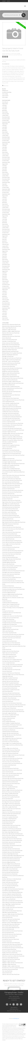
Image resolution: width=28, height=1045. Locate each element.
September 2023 (6, 162)
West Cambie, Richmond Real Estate (10, 925)
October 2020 (5, 187)
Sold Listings (5, 97)
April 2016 (4, 257)
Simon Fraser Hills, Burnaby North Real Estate (12, 833)
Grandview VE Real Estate (8, 585)
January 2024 (5, 155)
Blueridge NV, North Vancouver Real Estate (11, 358)
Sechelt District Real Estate (8, 822)
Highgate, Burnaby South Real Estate (10, 629)
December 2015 (6, 264)
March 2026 (5, 112)
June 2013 (4, 313)
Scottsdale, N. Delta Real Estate (9, 818)
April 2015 (4, 277)
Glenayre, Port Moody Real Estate (10, 567)
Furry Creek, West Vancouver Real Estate (11, 554)
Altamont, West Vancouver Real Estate (10, 332)
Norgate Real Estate (6, 719)
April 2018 (4, 222)
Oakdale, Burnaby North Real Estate (10, 731)
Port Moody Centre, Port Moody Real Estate (12, 763)
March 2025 (5, 132)
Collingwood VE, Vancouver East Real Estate (12, 460)
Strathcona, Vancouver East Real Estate (11, 865)
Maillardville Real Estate (7, 676)
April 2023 (4, 170)
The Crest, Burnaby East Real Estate (10, 885)
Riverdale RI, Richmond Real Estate (10, 795)
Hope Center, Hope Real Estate (9, 632)
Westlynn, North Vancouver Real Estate (11, 942)
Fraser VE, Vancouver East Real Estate (10, 547)
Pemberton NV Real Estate (8, 756)
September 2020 (6, 189)
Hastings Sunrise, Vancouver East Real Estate (12, 616)
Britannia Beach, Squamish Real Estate (10, 376)
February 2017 (5, 244)
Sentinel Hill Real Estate (7, 823)
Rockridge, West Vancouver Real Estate (11, 801)
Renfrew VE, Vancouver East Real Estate (11, 791)
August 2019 (5, 195)
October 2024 (5, 140)
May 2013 (4, 314)
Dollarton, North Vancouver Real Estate (11, 487)
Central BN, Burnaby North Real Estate (11, 418)
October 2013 (5, 306)
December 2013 (6, 303)
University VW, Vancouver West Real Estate (12, 895)
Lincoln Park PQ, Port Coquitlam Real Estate (12, 659)
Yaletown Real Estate (7, 972)
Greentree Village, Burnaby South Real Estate (12, 594)
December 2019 (6, 190)
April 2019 (4, 202)
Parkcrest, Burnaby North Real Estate (10, 751)
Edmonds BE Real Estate (7, 518)
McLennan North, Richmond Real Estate (11, 686)
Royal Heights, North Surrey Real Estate (11, 803)
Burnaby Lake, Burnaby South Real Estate (11, 391)
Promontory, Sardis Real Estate (9, 765)
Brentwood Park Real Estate (8, 366)
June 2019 (4, 199)
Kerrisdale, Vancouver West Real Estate (11, 642)
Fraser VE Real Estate (7, 545)
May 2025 (4, 128)
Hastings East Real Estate (8, 611)
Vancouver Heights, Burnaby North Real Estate (12, 914)
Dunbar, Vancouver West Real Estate (10, 497)
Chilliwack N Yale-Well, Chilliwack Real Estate (12, 438)
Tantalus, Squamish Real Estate (9, 880)
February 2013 (5, 319)
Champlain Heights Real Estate (9, 431)
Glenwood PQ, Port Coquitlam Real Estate (11, 577)
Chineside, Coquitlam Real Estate (9, 441)
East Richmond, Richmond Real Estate (10, 515)
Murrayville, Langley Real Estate (9, 713)
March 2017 (5, 242)
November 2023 (6, 159)
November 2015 (6, 266)
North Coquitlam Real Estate (8, 721)
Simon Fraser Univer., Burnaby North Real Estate (13, 835)
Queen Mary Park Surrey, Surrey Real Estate (12, 770)
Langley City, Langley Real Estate (9, 656)
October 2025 (5, 120)
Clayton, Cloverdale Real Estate (9, 446)
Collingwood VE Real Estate (8, 458)
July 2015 (4, 272)
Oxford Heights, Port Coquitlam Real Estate (12, 743)
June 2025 (4, 127)
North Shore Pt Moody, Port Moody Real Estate (13, 728)
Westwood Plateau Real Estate (9, 949)
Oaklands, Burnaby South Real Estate (10, 733)
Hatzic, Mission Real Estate (8, 619)
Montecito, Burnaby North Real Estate (10, 699)
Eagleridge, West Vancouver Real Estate (11, 505)
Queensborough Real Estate (8, 776)
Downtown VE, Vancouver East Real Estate (11, 492)
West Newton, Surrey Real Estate (9, 935)
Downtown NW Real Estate (8, 488)
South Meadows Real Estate (8, 843)
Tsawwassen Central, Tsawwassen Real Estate (12, 892)
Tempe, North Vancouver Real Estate (10, 882)
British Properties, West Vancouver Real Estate (12, 378)
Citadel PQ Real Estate (7, 443)
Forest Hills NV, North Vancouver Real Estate (12, 542)
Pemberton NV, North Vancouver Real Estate (12, 758)
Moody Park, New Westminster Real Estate (12, 703)
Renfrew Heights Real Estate (8, 788)
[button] (7, 1004)
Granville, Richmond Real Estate (9, 590)
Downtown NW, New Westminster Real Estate (12, 490)
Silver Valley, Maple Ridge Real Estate (10, 832)
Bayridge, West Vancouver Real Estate (10, 346)
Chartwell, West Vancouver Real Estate (11, 435)
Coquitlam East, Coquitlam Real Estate (10, 465)
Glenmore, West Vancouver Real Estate (11, 574)
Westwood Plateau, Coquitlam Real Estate (11, 951)
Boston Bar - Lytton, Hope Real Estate (10, 361)
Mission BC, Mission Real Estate (9, 698)
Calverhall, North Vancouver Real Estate (11, 394)
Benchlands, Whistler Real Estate (9, 349)
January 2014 (5, 301)
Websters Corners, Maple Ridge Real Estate (12, 922)
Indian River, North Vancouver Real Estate (11, 637)
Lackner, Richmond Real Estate (9, 654)
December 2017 (6, 229)
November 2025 (6, 118)
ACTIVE (20, 11)
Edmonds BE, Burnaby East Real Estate (11, 520)
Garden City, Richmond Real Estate (10, 557)
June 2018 (4, 219)
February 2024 (5, 154)
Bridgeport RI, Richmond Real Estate (10, 369)
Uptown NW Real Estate (7, 909)
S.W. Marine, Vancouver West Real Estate (11, 805)
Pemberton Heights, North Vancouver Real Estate (13, 755)
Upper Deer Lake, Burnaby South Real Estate (12, 900)
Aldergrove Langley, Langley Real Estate (11, 331)
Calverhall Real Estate (7, 393)
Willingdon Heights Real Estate (9, 961)
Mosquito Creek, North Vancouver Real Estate (12, 706)
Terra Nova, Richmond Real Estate (9, 884)
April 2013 (4, 316)
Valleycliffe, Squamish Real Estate (9, 912)
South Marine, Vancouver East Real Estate (11, 842)
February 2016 (5, 261)
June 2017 (4, 237)
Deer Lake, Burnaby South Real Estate (10, 482)
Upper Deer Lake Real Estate (8, 899)
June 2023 (4, 167)
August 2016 (5, 251)
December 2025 (6, 117)
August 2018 (5, 215)
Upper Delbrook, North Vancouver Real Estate (12, 902)
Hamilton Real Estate (7, 600)
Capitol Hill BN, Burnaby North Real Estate (11, 408)
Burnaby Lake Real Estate (8, 389)
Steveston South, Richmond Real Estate (11, 860)
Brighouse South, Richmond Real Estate (11, 373)
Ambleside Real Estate (7, 334)
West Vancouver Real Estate (8, 937)
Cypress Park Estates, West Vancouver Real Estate (13, 475)
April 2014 (4, 296)
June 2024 (4, 147)
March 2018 (5, 224)
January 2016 (5, 262)
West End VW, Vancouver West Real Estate (12, 934)
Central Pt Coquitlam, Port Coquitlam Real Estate (13, 430)
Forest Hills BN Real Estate (8, 539)
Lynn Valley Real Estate (7, 668)
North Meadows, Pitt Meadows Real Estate (12, 724)
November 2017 (6, 231)
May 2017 (4, 239)
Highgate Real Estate (7, 627)
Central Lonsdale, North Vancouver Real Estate (12, 423)
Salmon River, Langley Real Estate (9, 807)
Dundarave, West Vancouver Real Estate (11, 500)
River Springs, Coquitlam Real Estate (10, 793)
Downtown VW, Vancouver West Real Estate (12, 495)
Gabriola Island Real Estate (8, 555)
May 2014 (4, 294)
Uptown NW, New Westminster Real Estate (12, 910)
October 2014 (5, 286)
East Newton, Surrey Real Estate (9, 513)
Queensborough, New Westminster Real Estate (12, 778)
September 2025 (6, 122)
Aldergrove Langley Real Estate (9, 329)
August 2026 (5, 103)
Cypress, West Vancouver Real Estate (10, 477)
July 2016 (4, 252)
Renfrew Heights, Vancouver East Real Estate (12, 790)
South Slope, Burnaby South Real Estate (11, 848)
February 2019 (5, 205)
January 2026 (5, 115)
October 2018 (5, 212)
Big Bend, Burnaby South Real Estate (10, 351)
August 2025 (5, 123)
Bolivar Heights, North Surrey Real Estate (11, 359)
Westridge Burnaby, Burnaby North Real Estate (12, 947)
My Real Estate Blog (6, 92)
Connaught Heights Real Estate (9, 461)
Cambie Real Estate (6, 396)
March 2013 (5, 318)
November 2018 (6, 210)
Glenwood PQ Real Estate (8, 575)
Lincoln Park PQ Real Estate (8, 657)
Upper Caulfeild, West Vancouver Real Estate (12, 897)
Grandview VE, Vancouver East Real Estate (11, 587)
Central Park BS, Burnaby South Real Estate (12, 428)
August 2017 (5, 236)
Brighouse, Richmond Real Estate (9, 374)
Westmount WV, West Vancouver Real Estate (12, 944)
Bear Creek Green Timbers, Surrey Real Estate (12, 348)
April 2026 (4, 110)
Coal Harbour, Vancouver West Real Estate (11, 451)
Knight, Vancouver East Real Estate (10, 652)
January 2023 (5, 175)
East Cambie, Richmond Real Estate (10, 508)
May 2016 (4, 256)
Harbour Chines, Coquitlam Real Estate (11, 604)
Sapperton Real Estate (7, 810)
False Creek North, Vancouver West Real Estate (13, 529)
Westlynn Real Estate (7, 941)
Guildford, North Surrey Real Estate (10, 595)
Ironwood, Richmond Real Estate (9, 641)
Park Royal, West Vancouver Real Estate (11, 750)
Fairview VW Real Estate (7, 525)
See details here (5, 63)
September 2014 (6, 288)
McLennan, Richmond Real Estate (9, 688)
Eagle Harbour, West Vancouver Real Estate (12, 502)
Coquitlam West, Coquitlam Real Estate (11, 468)
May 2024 (4, 148)
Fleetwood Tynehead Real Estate (9, 533)
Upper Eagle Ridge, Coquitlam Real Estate (11, 904)
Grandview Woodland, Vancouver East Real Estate (13, 589)
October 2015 (5, 267)
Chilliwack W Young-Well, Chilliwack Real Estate (12, 440)
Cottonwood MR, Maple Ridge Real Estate (11, 470)
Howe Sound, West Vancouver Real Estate (11, 636)
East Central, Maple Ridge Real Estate (10, 510)
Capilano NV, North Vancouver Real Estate (11, 406)
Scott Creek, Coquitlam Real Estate (10, 817)
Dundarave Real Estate (7, 498)
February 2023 (5, 174)
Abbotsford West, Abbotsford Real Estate (11, 326)
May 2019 (4, 200)
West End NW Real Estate (8, 929)
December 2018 (6, 209)
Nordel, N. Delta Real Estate (8, 718)
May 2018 (4, 221)
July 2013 (4, 311)
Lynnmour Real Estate (7, 671)
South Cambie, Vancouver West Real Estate (12, 838)
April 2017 (4, 241)
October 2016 (5, 247)
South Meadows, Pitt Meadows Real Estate (12, 845)
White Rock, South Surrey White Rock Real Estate (13, 956)
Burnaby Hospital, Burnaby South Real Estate (12, 388)
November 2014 (6, 284)
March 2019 (5, 204)
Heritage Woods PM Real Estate (9, 624)
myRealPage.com (16, 1018)
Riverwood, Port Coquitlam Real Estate (11, 796)
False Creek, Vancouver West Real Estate (11, 532)
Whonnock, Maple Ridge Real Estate (10, 957)
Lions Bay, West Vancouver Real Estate (11, 661)
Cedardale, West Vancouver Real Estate (11, 415)
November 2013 (6, 304)
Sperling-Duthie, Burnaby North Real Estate (12, 857)
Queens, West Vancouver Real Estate (10, 775)
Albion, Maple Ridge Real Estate (9, 327)
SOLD (25, 11)
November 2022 (6, 179)
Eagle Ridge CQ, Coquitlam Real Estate (10, 503)
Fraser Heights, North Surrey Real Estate (11, 544)
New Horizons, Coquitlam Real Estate (10, 714)
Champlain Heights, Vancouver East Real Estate (12, 433)
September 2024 (6, 142)
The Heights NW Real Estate (8, 887)
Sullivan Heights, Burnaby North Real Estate (12, 867)
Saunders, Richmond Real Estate (9, 815)
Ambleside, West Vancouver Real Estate (11, 336)
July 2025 (4, 125)
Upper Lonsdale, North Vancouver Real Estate (12, 907)
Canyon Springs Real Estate (8, 401)
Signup (4, 1)
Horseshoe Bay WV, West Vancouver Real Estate (13, 634)
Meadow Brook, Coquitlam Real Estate (11, 689)
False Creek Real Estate (7, 530)
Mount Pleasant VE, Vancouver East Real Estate (12, 709)
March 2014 (5, 298)
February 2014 (5, 299)
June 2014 (4, 293)
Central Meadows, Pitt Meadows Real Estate (12, 425)
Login (8, 1)
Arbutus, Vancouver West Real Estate (10, 343)
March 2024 (5, 152)
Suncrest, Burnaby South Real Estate (10, 872)
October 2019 (5, 192)
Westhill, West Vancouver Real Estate (10, 939)
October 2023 (5, 160)
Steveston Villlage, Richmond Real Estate (11, 863)
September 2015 (6, 269)
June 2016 (4, 254)
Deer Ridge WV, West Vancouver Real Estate (12, 483)
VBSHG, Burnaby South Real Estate (10, 915)
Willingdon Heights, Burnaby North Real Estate (12, 962)
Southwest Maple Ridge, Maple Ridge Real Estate (13, 855)
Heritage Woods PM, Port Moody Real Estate (12, 626)
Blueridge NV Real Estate (7, 356)
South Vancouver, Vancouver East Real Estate (12, 850)
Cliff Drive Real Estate (7, 448)
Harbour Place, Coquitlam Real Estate (10, 606)
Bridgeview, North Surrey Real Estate (10, 371)
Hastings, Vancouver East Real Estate (10, 617)
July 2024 (4, 145)
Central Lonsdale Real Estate (8, 421)
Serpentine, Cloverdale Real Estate (10, 827)
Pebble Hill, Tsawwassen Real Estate (10, 753)
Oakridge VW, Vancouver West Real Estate (11, 735)
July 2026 (4, 105)
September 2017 (6, 234)
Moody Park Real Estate (7, 701)
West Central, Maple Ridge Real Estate (10, 927)
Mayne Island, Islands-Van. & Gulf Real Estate (12, 684)
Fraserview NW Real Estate (8, 549)
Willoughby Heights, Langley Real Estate (11, 966)
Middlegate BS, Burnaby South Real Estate (11, 696)
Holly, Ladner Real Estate (7, 631)
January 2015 (5, 283)
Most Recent (5, 102)
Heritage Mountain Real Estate (9, 621)
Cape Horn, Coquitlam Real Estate (9, 405)
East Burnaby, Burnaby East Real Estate (11, 507)
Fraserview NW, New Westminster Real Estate (12, 550)
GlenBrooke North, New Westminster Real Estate (13, 570)
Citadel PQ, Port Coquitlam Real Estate (11, 445)
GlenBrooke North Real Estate (9, 569)
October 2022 (5, 180)
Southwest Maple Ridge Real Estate (10, 853)
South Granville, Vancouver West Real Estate (12, 840)
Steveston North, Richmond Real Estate (11, 858)
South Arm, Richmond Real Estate (9, 837)
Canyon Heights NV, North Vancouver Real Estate (13, 400)
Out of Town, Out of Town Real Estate (10, 741)
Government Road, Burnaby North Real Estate (12, 580)
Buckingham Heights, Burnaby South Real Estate (13, 383)
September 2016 (6, 249)
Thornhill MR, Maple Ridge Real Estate (10, 890)
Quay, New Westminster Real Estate (10, 768)
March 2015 (5, 279)
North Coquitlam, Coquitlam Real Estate (11, 723)
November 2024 (6, 138)
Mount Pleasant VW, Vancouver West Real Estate (13, 711)
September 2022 (6, 182)
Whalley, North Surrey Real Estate (9, 952)
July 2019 (4, 197)
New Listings (5, 93)
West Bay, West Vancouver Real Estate (11, 924)
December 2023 (6, 157)
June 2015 (4, 274)
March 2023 (5, 172)
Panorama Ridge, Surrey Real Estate (10, 748)
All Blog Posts (5, 90)
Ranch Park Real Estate (7, 785)
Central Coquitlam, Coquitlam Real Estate (11, 420)
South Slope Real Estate (7, 847)
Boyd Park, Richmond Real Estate (9, 364)
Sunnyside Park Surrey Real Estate (10, 874)
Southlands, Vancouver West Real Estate (11, 852)
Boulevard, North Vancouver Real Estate (11, 363)
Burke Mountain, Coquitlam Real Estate (11, 386)
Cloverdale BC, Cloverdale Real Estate (10, 450)
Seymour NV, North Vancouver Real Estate (11, 828)
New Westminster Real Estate (9, 716)
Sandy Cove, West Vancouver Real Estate (11, 808)
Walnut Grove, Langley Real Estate (10, 920)
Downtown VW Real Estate (8, 493)
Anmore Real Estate (6, 338)
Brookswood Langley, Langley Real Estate (11, 381)
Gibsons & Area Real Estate (8, 564)
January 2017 (5, 246)
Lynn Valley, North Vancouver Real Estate (11, 669)
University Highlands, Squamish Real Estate (11, 894)
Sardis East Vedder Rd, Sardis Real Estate (11, 813)
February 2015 (5, 281)
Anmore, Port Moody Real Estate (9, 339)
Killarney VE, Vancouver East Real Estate (11, 644)
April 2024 (4, 150)
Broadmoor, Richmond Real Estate (10, 379)
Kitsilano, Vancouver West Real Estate (10, 651)
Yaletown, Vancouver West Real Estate (10, 974)
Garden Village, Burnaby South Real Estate (11, 559)
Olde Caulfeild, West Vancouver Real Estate (12, 738)
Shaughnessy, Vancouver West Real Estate (11, 830)
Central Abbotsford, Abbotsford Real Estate (12, 416)
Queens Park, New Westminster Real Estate (12, 773)
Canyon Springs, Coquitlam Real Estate (10, 403)
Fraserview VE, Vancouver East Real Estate (11, 552)
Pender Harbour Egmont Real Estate (10, 760)
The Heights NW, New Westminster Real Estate (13, 889)
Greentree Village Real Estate (8, 592)
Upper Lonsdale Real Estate (8, 905)
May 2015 (4, 276)
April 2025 (4, 130)
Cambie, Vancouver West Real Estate (10, 398)
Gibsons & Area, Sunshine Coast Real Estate (12, 565)
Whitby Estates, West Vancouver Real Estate (12, 954)
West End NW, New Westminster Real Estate (12, 930)
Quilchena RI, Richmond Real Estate (10, 781)
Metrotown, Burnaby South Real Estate (11, 693)
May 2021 (4, 184)
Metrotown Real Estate (7, 691)
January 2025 (5, 135)
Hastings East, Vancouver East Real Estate (11, 612)
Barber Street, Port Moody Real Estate (11, 344)
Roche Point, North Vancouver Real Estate (11, 800)
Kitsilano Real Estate (6, 649)
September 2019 (6, 194)
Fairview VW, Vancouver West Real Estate (11, 527)
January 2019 (5, 207)
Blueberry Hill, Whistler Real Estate (10, 354)
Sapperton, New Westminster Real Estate (11, 812)
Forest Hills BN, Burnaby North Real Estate (11, 540)
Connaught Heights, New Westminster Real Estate (13, 463)
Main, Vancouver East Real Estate (9, 679)
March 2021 (5, 185)
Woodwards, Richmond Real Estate (10, 969)
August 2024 (5, 143)
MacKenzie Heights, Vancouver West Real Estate (13, 674)
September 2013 (6, 308)
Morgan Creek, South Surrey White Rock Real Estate (14, 704)
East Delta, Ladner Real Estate (9, 512)
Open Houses (5, 95)
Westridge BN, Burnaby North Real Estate (11, 946)
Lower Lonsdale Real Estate (8, 662)
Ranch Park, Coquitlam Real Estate (10, 786)
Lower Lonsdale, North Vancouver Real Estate (12, 664)
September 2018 (6, 214)
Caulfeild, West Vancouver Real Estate (10, 411)
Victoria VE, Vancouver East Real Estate (11, 919)
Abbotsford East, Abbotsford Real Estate (11, 324)
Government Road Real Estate (9, 579)
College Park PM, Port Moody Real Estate (11, 453)
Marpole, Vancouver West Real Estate (10, 681)
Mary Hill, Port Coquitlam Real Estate (10, 683)
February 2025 (5, 133)
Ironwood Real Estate (7, 639)
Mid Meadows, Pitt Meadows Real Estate (11, 694)
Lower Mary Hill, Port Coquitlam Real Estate (12, 666)
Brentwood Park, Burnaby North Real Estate (12, 368)
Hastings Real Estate (6, 614)
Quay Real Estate (6, 766)
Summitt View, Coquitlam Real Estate (10, 870)
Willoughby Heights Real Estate (9, 964)
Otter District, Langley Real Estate (10, 739)
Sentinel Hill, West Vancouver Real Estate (11, 825)
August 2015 (5, 271)
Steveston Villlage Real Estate (8, 862)
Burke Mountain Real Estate (8, 384)
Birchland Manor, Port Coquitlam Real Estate (12, 353)
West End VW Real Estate (8, 932)
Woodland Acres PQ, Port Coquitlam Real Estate (13, 967)
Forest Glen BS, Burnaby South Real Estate (14, 54)
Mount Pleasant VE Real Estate (9, 708)
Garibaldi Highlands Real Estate (9, 562)
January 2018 (5, 227)
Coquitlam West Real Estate (8, 467)
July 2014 (4, 291)
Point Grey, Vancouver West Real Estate (11, 761)
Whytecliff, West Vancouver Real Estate (11, 959)
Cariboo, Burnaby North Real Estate (10, 410)
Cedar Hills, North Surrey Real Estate (10, 413)
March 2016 (5, 259)
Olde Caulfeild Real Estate (8, 736)
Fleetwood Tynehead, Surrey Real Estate (11, 535)
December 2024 (6, 137)
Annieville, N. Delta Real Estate (9, 341)
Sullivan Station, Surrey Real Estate (10, 868)
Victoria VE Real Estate (7, 917)
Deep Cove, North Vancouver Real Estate (11, 478)
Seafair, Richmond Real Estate (8, 820)
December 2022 (6, 177)
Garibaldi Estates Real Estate (8, 560)
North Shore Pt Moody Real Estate (10, 726)
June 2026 (4, 107)
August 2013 (5, 309)
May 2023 (4, 169)
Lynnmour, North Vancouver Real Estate (11, 673)
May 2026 (4, 108)
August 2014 (5, 289)
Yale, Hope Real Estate (7, 971)
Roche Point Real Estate (7, 798)
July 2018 (4, 217)
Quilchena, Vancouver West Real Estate (11, 783)
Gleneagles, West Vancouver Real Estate (11, 572)
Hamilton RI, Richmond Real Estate (10, 602)
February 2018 (5, 226)
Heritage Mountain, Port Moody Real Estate (12, 622)
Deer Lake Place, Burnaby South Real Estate (12, 480)
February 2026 (5, 113)
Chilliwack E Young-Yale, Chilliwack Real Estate (12, 436)
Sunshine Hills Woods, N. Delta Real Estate (11, 879)
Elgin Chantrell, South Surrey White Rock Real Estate (13, 522)
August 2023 (5, 164)
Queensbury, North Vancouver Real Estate (11, 780)
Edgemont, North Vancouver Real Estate (11, 517)
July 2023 (4, 165)
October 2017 (5, 232)
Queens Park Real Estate (7, 771)
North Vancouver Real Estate (8, 729)
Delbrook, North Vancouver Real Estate (11, 485)
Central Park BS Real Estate (8, 426)
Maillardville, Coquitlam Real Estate (10, 678)
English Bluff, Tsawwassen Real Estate (10, 523)
